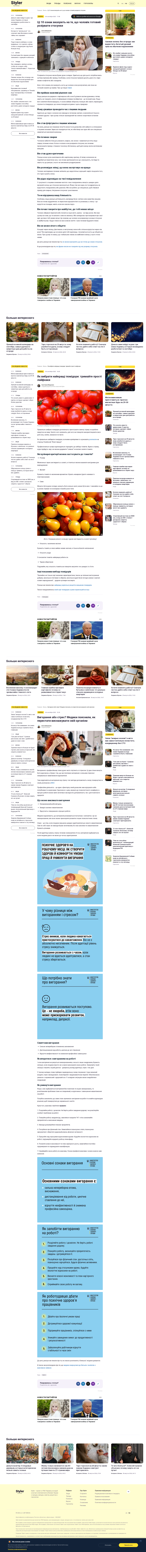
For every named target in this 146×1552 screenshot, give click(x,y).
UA (122, 3)
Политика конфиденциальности (105, 1502)
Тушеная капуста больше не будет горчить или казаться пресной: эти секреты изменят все (23, 750)
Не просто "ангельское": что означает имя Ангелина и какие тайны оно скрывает (22, 33)
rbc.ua (132, 3)
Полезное (67, 3)
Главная (39, 10)
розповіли (93, 439)
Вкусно (78, 3)
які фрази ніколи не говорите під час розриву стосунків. (77, 246)
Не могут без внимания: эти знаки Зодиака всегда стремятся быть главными (22, 728)
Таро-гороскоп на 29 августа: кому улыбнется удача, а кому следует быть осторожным (56, 346)
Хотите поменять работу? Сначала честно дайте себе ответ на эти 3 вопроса (91, 346)
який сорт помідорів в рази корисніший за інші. (71, 590)
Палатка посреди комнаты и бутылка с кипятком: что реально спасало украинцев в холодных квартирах (22, 447)
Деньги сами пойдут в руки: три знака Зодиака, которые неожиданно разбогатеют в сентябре (22, 21)
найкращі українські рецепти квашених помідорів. (73, 585)
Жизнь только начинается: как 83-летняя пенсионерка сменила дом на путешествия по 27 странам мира (23, 773)
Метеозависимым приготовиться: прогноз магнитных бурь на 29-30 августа (22, 126)
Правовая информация (102, 1499)
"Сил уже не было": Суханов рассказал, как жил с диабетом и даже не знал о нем (22, 739)
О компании (84, 1502)
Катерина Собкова (46, 352)
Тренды (57, 3)
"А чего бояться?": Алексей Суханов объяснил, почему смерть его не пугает (23, 796)
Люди (48, 3)
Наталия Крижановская (83, 697)
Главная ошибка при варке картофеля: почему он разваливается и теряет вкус (21, 435)
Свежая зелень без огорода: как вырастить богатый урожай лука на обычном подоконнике (22, 79)
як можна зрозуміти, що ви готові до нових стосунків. (82, 242)
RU (126, 3)
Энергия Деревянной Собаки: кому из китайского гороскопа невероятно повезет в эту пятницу (23, 820)
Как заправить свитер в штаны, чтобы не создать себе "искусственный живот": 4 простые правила (23, 67)
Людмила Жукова (11, 354)
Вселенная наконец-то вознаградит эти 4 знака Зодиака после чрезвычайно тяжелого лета (22, 423)
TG (83, 262)
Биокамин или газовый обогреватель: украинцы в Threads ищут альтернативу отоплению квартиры (23, 91)
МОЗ (52, 783)
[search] (118, 3)
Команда (83, 1499)
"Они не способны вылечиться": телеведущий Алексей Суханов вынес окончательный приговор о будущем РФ (22, 808)
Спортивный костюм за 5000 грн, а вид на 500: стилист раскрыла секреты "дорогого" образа (23, 482)
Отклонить (108, 1545)
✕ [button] (140, 1540)
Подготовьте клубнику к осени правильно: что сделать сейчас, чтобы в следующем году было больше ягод (22, 45)
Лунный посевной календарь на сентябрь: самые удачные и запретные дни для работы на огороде (19, 347)
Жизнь (45, 10)
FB (78, 262)
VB (93, 262)
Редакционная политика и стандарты (107, 1493)
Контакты (83, 1496)
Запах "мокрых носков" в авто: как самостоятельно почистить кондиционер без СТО (23, 717)
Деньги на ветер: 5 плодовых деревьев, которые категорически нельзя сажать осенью (23, 761)
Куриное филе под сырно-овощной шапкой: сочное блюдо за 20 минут (22, 115)
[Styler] (16, 3)
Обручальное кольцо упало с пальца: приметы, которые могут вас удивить (22, 471)
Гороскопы (88, 3)
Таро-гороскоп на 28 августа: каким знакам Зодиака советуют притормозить (22, 785)
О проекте (83, 1493)
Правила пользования (102, 1496)
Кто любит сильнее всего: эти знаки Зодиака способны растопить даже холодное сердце (23, 104)
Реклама (83, 1505)
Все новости (23, 133)
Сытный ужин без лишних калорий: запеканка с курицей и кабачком (23, 56)
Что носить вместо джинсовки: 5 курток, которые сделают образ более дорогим (22, 400)
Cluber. (69, 88)
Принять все (128, 1545)
